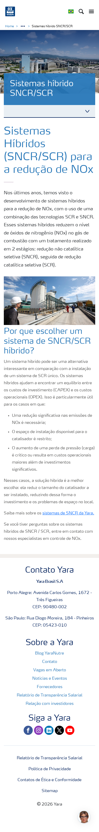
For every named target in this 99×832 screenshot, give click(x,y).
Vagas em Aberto (49, 670)
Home (9, 26)
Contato (49, 662)
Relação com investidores (50, 704)
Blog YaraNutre (49, 653)
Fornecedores (49, 687)
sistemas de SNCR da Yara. (68, 513)
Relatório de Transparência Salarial (49, 695)
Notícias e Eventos (49, 679)
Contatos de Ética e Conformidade (49, 780)
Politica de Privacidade (49, 769)
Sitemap (50, 791)
